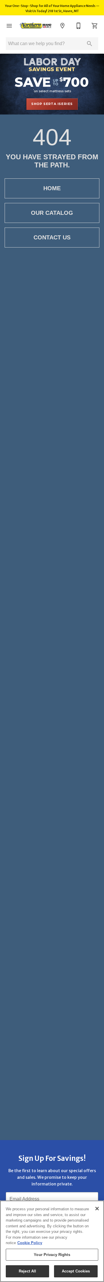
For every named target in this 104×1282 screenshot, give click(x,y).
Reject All (27, 1271)
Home (52, 188)
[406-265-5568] (79, 26)
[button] (9, 26)
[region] (52, 1241)
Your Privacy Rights (52, 1255)
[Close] (97, 1208)
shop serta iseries (52, 104)
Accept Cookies (76, 1271)
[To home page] (36, 26)
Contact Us (52, 237)
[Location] (62, 26)
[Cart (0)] (95, 26)
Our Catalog (52, 213)
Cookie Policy (29, 1243)
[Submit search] (89, 43)
